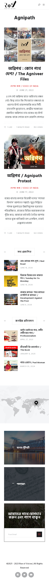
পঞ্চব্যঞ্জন (21, 484)
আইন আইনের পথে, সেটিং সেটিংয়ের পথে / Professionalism (31, 333)
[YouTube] (31, 574)
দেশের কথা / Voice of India (24, 86)
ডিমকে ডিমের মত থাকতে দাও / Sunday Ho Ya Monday (31, 278)
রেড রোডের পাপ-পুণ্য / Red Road (32, 262)
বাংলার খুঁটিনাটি (23, 447)
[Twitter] (24, 574)
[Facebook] (18, 574)
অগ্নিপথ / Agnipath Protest (24, 178)
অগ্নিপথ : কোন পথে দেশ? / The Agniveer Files (24, 74)
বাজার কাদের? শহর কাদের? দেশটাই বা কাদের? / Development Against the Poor (32, 297)
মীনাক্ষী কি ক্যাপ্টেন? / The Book (30, 348)
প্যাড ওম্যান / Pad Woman (32, 362)
